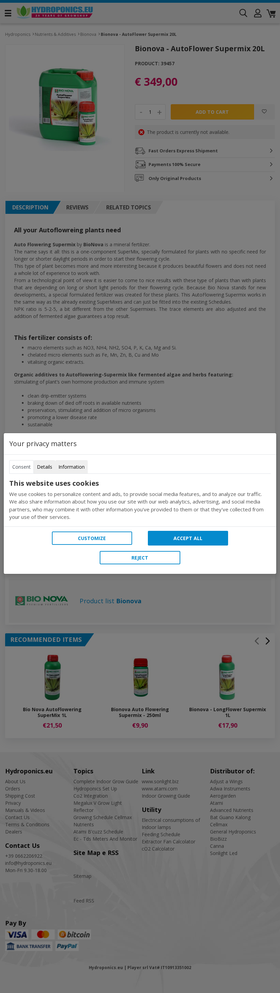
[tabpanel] (140, 500)
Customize (92, 538)
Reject (139, 557)
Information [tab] (71, 467)
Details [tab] (44, 467)
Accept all (187, 538)
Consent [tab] (21, 467)
